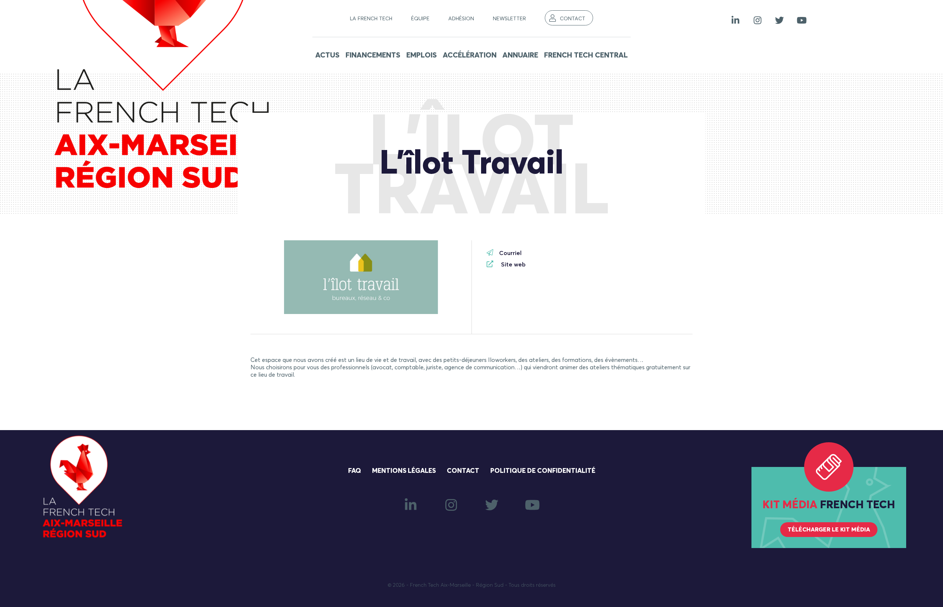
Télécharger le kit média (829, 530)
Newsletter (509, 18)
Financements (373, 55)
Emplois (421, 55)
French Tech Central (586, 55)
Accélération (470, 55)
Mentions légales (404, 471)
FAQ (354, 471)
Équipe (420, 18)
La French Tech (371, 18)
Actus (327, 55)
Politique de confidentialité (542, 471)
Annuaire (520, 55)
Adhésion (461, 18)
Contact (572, 18)
